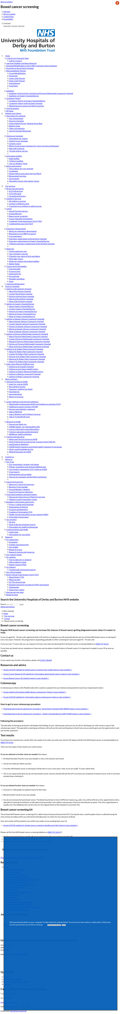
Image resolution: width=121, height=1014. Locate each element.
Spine (11, 281)
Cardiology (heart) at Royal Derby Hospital (25, 103)
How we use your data (15, 592)
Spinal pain (13, 76)
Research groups (15, 550)
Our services (10, 186)
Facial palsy (13, 86)
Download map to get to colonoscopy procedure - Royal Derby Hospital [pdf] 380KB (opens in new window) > (46, 709)
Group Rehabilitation (17, 73)
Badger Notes (14, 264)
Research (9, 537)
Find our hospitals (12, 286)
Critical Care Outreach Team (17, 58)
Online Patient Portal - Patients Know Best (25, 123)
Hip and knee (14, 276)
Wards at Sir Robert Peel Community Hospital (27, 359)
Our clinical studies (13, 572)
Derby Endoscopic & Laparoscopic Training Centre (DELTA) (32, 442)
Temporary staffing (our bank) (21, 389)
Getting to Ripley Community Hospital (24, 377)
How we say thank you (18, 424)
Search (3, 604)
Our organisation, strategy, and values (24, 464)
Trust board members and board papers (21, 494)
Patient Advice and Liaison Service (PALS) (25, 174)
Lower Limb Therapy (17, 78)
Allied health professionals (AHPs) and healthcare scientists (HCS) (35, 404)
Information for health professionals (23, 527)
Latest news (13, 532)
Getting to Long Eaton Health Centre (23, 369)
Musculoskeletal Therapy (16, 71)
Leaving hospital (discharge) (20, 131)
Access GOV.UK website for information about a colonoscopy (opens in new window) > (37, 697)
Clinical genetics (12, 108)
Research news (12, 595)
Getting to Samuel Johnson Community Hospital (25, 319)
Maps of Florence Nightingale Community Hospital (29, 346)
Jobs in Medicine (15, 412)
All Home (9, 111)
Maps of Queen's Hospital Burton (22, 316)
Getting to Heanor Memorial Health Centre (26, 372)
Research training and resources (21, 552)
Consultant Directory (17, 196)
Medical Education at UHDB (20, 452)
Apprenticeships (15, 394)
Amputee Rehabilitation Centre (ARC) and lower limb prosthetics (31, 66)
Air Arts (12, 522)
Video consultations (17, 128)
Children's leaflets (16, 161)
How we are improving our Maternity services (27, 497)
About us (8, 459)
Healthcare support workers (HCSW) (23, 407)
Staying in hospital (16, 121)
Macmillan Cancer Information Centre (24, 181)
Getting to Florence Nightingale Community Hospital (27, 334)
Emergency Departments (16, 229)
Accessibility (8, 19)
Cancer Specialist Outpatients (21, 219)
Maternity (10, 249)
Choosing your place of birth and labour (24, 256)
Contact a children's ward (19, 204)
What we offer (15, 580)
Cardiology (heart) (13, 98)
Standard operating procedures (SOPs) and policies (29, 585)
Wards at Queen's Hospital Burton (22, 314)
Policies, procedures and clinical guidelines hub (27, 467)
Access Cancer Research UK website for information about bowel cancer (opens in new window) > (41, 674)
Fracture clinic (14, 271)
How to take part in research (20, 560)
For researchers (12, 540)
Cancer (9, 209)
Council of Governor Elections (21, 492)
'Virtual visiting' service (18, 151)
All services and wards (15, 189)
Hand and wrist (15, 274)
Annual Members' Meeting (19, 489)
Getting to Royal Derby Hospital (18, 289)
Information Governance (19, 517)
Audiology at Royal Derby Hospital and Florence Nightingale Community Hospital (41, 93)
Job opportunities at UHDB (17, 382)
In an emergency (15, 236)
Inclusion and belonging (18, 509)
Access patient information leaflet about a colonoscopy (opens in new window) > (34, 692)
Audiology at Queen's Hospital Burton (24, 96)
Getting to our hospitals (18, 141)
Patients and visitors (13, 113)
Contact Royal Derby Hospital (20, 294)
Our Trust (10, 462)
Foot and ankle (15, 269)
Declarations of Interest (18, 507)
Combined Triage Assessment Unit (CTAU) (25, 221)
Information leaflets (14, 156)
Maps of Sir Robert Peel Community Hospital (26, 362)
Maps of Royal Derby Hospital (20, 301)
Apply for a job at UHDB (18, 384)
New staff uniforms (16, 148)
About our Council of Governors (21, 484)
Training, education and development (23, 432)
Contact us (9, 457)
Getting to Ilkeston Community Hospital (25, 374)
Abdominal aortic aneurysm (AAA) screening (26, 106)
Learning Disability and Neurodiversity (21, 63)
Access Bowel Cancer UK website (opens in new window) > (26, 678)
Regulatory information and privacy (20, 502)
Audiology (10, 91)
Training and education (15, 437)
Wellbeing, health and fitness (20, 434)
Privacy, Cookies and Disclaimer (21, 504)
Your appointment (16, 118)
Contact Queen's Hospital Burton (22, 309)
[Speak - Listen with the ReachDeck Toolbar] (117, 3)
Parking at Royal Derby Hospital (21, 296)
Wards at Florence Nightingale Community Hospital (29, 341)
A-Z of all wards (15, 194)
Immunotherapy (15, 214)
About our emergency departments (23, 231)
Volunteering (14, 392)
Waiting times (14, 126)
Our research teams (14, 555)
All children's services (17, 201)
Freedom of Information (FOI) (20, 512)
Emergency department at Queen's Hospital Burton (29, 241)
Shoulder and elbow (17, 279)
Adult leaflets (14, 158)
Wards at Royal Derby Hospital (21, 299)
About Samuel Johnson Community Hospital (26, 321)
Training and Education (15, 284)
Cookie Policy (8, 17)
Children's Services (13, 199)
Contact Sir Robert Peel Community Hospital (26, 354)
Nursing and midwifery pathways (22, 409)
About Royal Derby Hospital (20, 291)
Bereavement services (17, 176)
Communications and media (17, 529)
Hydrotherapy (14, 83)
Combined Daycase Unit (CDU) (21, 224)
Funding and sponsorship (19, 545)
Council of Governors (14, 482)
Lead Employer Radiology (19, 444)
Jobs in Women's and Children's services (25, 414)
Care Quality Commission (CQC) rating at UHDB (28, 469)
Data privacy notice (16, 590)
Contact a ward (15, 143)
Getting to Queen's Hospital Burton (20, 304)
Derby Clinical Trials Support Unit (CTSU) (22, 575)
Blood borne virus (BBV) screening (22, 234)
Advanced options (8, 607)
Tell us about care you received (21, 168)
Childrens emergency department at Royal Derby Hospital (31, 244)
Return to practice (16, 397)
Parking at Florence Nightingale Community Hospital (30, 344)
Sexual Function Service (18, 211)
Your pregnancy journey (18, 254)
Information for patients (15, 116)
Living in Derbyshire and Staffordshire (24, 429)
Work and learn (11, 379)
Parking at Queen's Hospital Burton (23, 311)
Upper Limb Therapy (17, 81)
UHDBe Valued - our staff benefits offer (24, 427)
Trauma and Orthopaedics (16, 266)
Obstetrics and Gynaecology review (23, 499)
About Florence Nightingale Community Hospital (28, 336)
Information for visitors (18, 138)
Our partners (11, 519)
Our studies (13, 547)
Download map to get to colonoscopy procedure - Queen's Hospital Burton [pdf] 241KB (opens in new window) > (47, 714)
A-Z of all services (16, 191)
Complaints (13, 171)
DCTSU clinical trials (17, 582)
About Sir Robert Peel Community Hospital (26, 352)
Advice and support (13, 166)
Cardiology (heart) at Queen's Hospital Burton (27, 101)
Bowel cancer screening (18, 216)
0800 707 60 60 (102, 644)
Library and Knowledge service (21, 449)
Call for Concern (15, 61)
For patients (11, 557)
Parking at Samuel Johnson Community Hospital (28, 326)
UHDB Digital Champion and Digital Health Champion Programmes (35, 447)
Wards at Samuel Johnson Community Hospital (27, 329)
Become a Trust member (18, 487)
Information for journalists (19, 534)
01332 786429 (46, 660)
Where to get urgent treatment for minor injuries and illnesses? (34, 146)
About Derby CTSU (16, 577)
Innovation (13, 542)
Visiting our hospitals (14, 136)
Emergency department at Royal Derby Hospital (28, 239)
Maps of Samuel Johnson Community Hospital (27, 331)
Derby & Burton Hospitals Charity (22, 524)
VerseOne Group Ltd (18, 1011)
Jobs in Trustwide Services (19, 417)
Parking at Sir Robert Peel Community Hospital (27, 356)
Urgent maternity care (18, 251)
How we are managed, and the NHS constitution (28, 477)
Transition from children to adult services (25, 206)
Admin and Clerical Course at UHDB (23, 439)
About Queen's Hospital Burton (21, 306)
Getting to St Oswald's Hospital (21, 367)
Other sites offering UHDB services (20, 364)
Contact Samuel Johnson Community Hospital (27, 324)
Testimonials (14, 587)
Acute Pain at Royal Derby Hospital (20, 68)
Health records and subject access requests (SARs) (28, 514)
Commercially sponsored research (22, 570)
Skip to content (7, 2)
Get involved (14, 178)
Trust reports (14, 472)
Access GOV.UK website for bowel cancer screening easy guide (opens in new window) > (37, 670)
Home (7, 56)
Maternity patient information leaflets (24, 261)
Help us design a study (17, 562)
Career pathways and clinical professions (22, 402)
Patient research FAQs (17, 565)
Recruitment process (17, 387)
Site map (6, 11)
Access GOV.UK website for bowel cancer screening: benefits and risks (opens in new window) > (40, 825)
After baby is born (16, 259)
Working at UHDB (13, 422)
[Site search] (12, 604)
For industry (11, 567)
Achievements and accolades (20, 474)
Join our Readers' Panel (18, 163)
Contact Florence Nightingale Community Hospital (29, 339)
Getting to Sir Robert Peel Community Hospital (24, 349)
